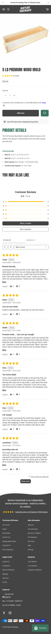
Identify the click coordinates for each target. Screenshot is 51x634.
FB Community (33, 529)
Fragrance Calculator (35, 570)
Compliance (6, 566)
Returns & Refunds (8, 570)
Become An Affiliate (34, 533)
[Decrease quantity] (5, 95)
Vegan (4, 529)
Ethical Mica (6, 533)
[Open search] (4, 247)
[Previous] (2, 2)
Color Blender (32, 562)
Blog (29, 545)
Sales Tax (5, 578)
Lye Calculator (32, 566)
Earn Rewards (32, 537)
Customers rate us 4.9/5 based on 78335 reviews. (31, 512)
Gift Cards (31, 541)
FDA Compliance (7, 550)
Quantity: (5, 90)
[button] (7, 76)
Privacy (4, 582)
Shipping (5, 574)
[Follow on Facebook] (4, 613)
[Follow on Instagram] (10, 613)
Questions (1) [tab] (30, 240)
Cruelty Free (6, 537)
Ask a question (25, 229)
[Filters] (10, 247)
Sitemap (30, 550)
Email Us (7, 597)
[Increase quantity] (14, 95)
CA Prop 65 (6, 525)
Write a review (25, 223)
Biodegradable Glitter (9, 541)
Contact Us (5, 562)
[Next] (48, 2)
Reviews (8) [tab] (7, 240)
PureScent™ (6, 545)
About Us (31, 525)
